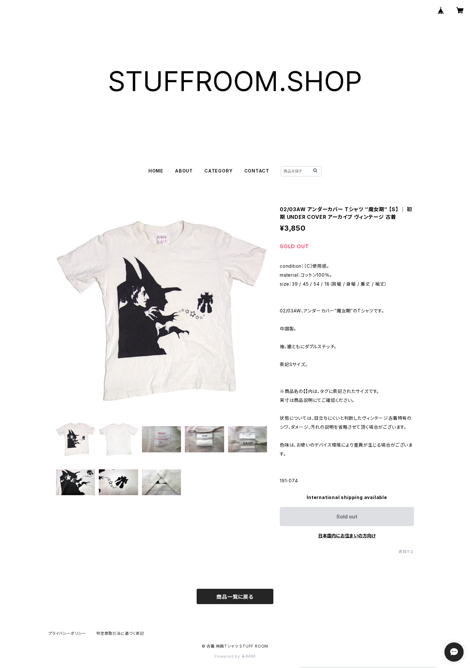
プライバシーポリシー (67, 633)
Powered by (228, 656)
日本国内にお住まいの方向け (347, 535)
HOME (155, 170)
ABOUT (184, 170)
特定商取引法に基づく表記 (120, 633)
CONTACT (257, 170)
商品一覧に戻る (235, 597)
